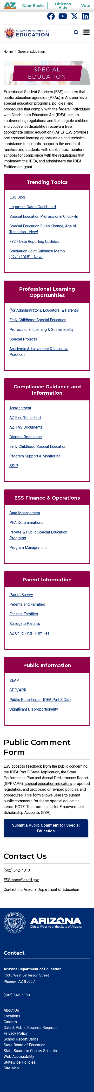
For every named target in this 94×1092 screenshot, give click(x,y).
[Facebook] (51, 17)
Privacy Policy (16, 1033)
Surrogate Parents (24, 623)
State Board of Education (24, 1045)
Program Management (28, 547)
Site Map (11, 1068)
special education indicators (48, 783)
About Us (11, 1010)
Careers (10, 1022)
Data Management (24, 513)
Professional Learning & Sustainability (41, 329)
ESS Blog (17, 197)
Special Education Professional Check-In (43, 216)
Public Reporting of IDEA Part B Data (40, 699)
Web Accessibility (19, 1056)
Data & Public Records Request (30, 1027)
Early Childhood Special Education (37, 320)
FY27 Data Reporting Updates (34, 241)
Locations (12, 1016)
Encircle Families (23, 614)
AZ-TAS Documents (26, 427)
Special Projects (23, 339)
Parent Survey (21, 594)
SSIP (13, 465)
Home (8, 51)
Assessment (20, 408)
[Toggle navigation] (87, 32)
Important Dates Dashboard (32, 207)
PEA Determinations (26, 522)
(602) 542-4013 (17, 870)
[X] (74, 17)
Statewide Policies (20, 1062)
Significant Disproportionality (33, 709)
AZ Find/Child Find (25, 417)
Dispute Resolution (25, 437)
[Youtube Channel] (62, 17)
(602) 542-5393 (17, 995)
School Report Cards (21, 1039)
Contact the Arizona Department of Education (41, 889)
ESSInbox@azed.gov (21, 880)
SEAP (14, 680)
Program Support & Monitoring (34, 456)
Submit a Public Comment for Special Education (46, 828)
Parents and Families (27, 604)
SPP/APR (17, 690)
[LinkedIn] (85, 17)
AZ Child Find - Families (29, 633)
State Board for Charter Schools (30, 1050)
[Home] (24, 33)
